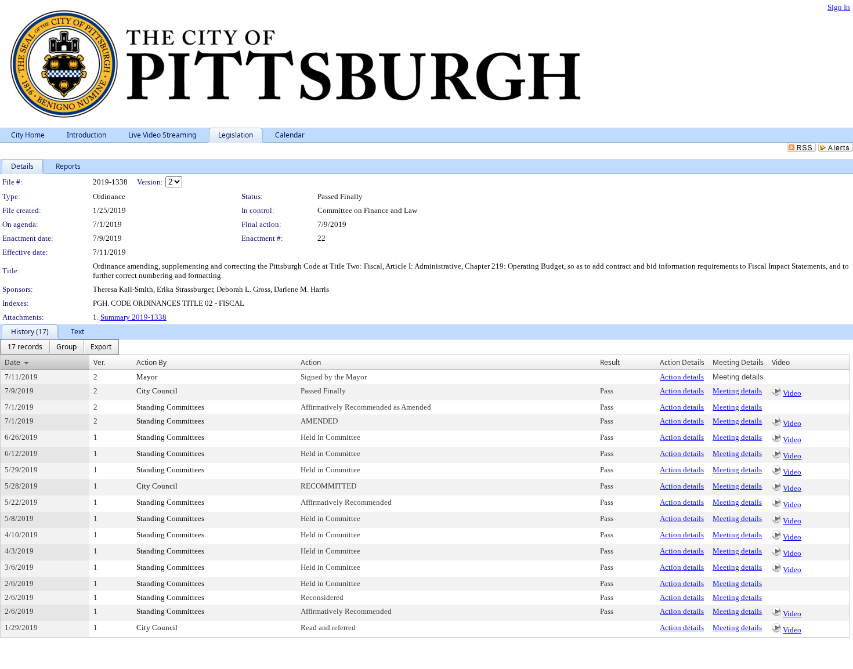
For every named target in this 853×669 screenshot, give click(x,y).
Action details (682, 377)
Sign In (838, 7)
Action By (151, 362)
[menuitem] (25, 347)
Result (610, 362)
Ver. (99, 362)
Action (311, 362)
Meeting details (737, 390)
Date (12, 362)
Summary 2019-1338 (133, 317)
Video (792, 393)
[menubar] (59, 347)
